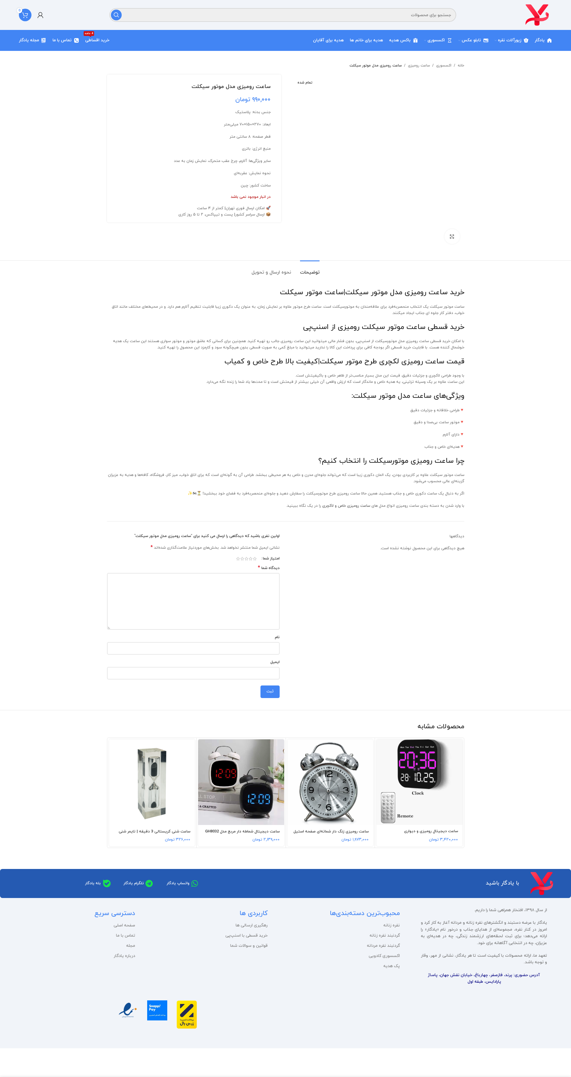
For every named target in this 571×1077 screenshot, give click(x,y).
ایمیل (275, 662)
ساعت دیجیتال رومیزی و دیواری (431, 831)
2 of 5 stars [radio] (250, 559)
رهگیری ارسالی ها (251, 925)
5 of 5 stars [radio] (238, 559)
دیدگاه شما (269, 568)
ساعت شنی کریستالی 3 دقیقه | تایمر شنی (154, 831)
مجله (130, 946)
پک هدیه (391, 966)
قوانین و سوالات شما (248, 946)
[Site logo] (537, 14)
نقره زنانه (391, 925)
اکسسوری (443, 65)
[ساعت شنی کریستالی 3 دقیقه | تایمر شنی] (152, 782)
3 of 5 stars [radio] (246, 559)
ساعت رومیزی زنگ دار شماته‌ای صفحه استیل (331, 831)
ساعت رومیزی (419, 65)
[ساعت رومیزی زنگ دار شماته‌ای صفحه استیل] (330, 782)
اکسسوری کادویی (384, 956)
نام (277, 637)
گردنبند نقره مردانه (383, 946)
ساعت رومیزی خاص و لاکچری (346, 506)
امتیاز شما (271, 559)
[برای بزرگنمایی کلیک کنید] (452, 236)
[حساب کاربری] (40, 15)
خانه (461, 65)
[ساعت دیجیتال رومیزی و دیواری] (419, 782)
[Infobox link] (187, 1017)
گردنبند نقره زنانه (385, 935)
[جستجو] (116, 15)
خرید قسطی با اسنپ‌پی (246, 935)
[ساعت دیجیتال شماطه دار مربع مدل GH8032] (241, 782)
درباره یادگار (124, 956)
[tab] (310, 269)
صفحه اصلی (124, 925)
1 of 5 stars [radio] (255, 559)
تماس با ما (125, 935)
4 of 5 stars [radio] (242, 559)
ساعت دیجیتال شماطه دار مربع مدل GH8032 (242, 831)
